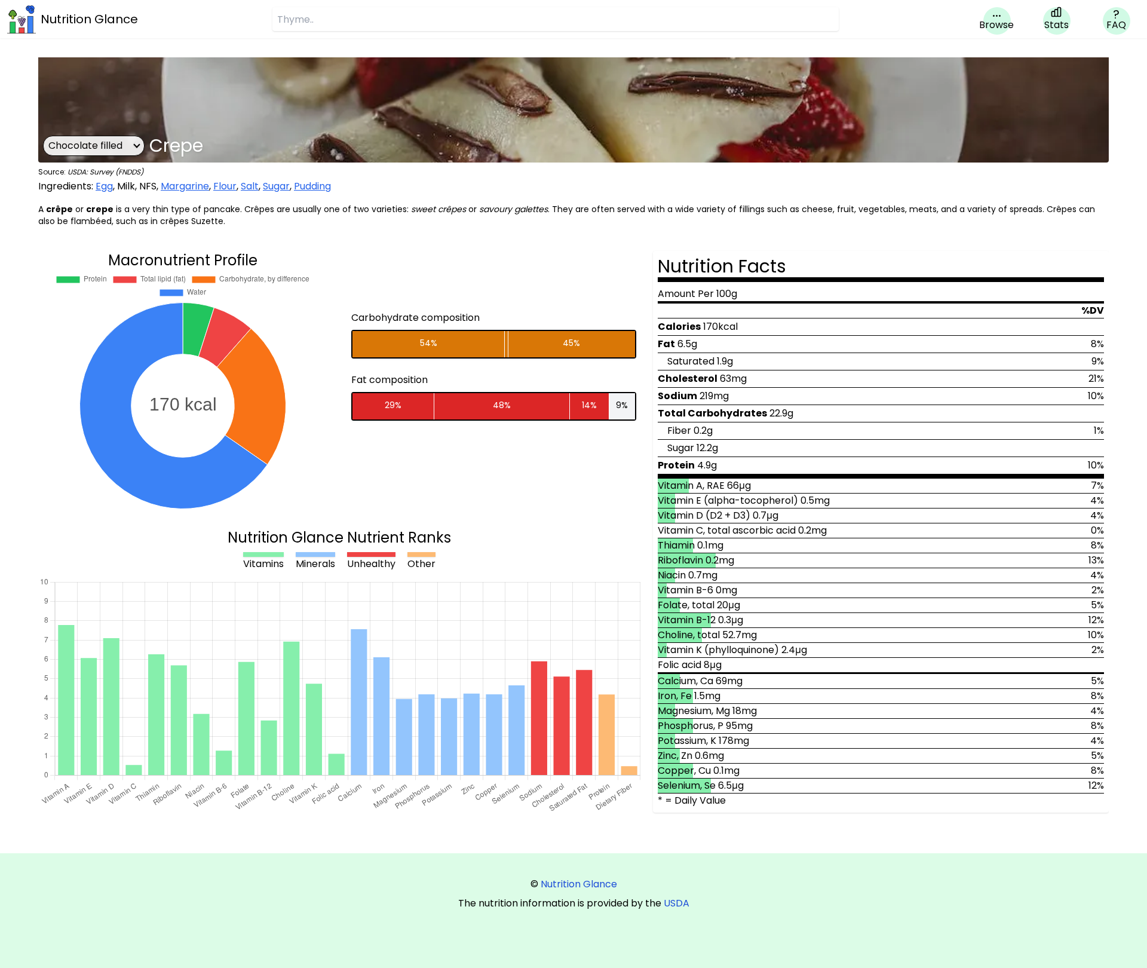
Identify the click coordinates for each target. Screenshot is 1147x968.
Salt (250, 186)
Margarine (185, 186)
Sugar (276, 186)
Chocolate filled (85, 145)
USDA (676, 903)
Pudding (312, 186)
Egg (104, 186)
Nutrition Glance (579, 884)
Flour (225, 186)
